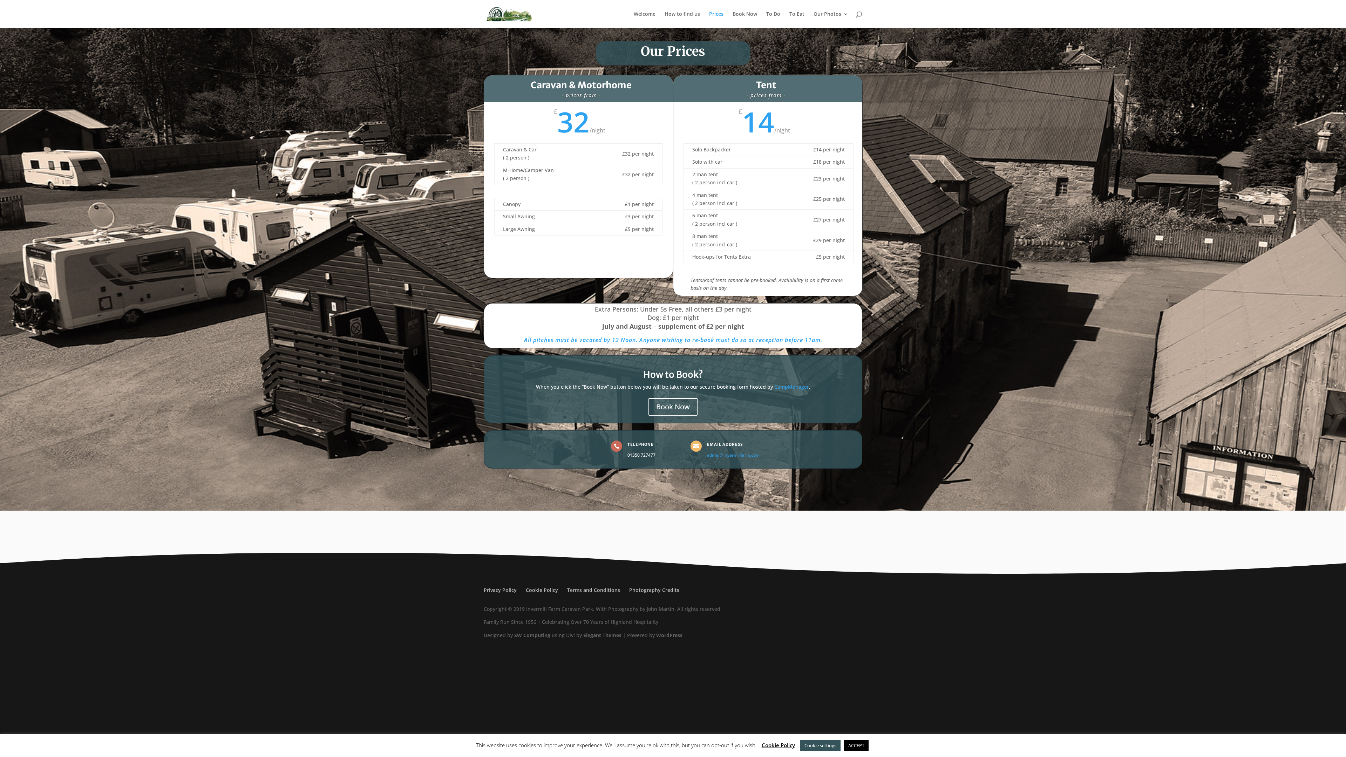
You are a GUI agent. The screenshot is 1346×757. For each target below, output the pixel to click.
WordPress (669, 635)
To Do (773, 14)
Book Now (745, 14)
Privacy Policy (500, 590)
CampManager (791, 386)
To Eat (796, 14)
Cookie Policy (542, 590)
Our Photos (827, 14)
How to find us (682, 14)
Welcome (644, 14)
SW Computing (532, 635)
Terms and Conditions (593, 590)
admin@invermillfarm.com (733, 455)
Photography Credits (654, 590)
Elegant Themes (602, 635)
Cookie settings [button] (820, 745)
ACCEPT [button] (856, 745)
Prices (716, 14)
